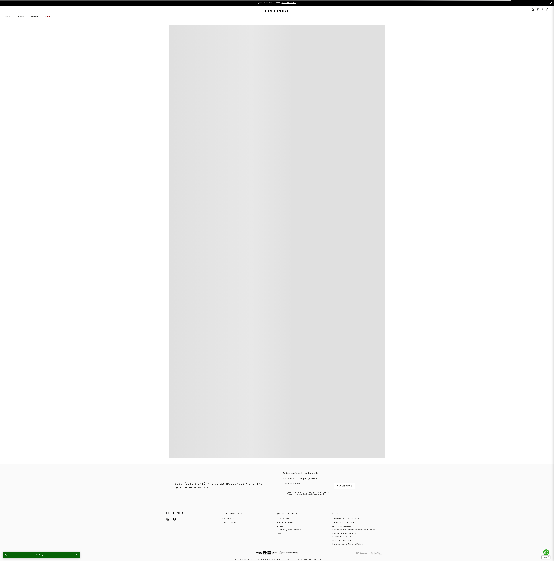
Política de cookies (341, 537)
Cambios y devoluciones (289, 530)
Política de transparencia (344, 533)
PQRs (279, 533)
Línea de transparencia (343, 540)
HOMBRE (7, 16)
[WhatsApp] (546, 552)
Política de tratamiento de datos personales (353, 530)
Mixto (314, 479)
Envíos (280, 526)
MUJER (21, 16)
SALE (48, 16)
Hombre (291, 479)
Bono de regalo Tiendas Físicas (347, 544)
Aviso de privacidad (341, 526)
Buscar (532, 9)
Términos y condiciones (344, 522)
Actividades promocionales (345, 519)
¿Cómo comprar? (285, 522)
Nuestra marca (229, 519)
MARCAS (35, 16)
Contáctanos (283, 519)
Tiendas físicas (229, 522)
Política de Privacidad (321, 492)
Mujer (303, 479)
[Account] (543, 9)
